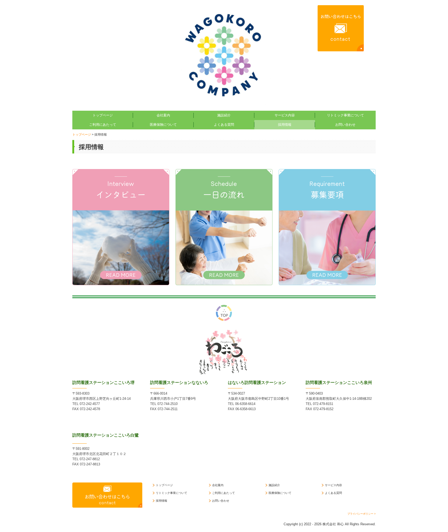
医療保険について (163, 125)
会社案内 (163, 115)
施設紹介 (224, 115)
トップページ (103, 115)
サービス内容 (285, 115)
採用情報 (284, 125)
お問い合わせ (345, 125)
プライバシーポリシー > (361, 513)
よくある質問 (224, 125)
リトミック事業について (345, 115)
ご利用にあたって (102, 125)
